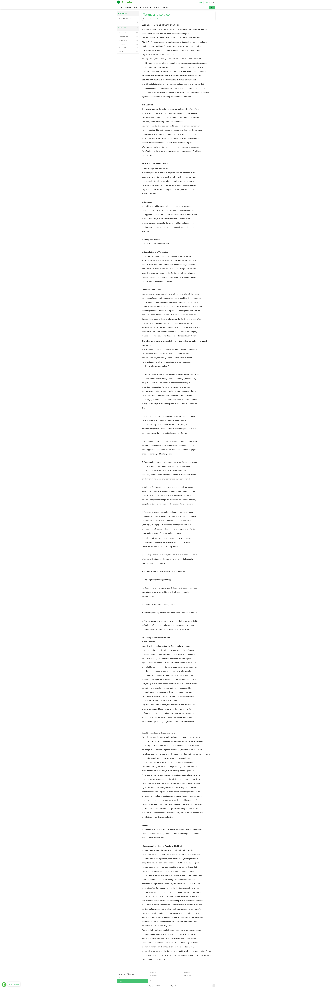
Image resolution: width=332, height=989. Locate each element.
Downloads (121, 44)
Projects (156, 7)
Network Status (122, 48)
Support (137, 7)
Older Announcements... (124, 18)
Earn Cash (165, 7)
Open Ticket (121, 51)
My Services (187, 972)
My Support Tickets (123, 33)
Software (128, 7)
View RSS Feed (122, 22)
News (151, 981)
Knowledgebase (123, 40)
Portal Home (146, 19)
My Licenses (187, 975)
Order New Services (189, 978)
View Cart (211, 2)
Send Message (14, 984)
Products (146, 7)
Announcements (123, 36)
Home (120, 7)
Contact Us (153, 972)
